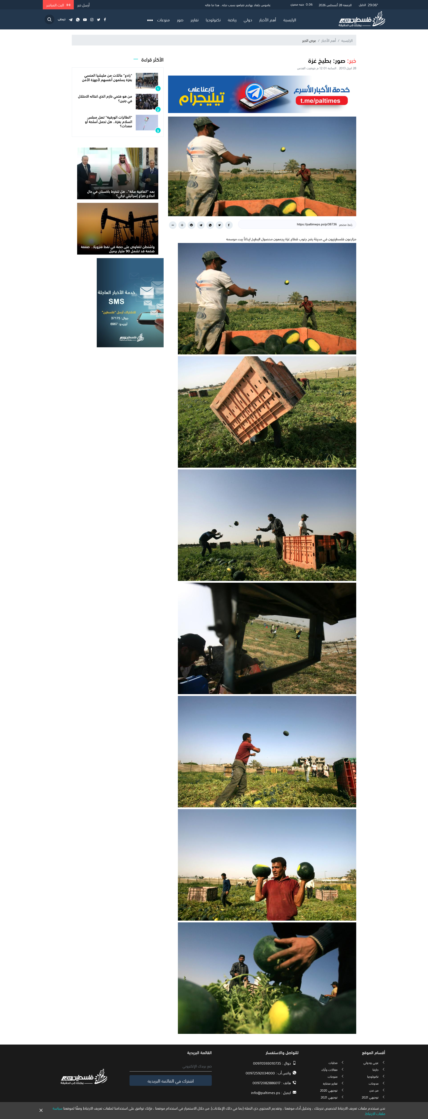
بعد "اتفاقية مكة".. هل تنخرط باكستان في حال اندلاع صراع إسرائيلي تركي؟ (121, 193)
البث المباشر (55, 4)
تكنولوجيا (213, 19)
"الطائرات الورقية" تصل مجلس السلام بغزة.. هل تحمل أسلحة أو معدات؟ (108, 121)
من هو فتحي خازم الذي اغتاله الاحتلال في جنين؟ (105, 98)
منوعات (163, 19)
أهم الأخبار (267, 19)
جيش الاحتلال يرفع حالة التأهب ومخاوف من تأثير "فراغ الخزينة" (232, 5)
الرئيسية (289, 19)
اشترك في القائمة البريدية (171, 1080)
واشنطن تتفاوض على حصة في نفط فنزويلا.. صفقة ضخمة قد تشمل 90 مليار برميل (118, 248)
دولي (248, 19)
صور (180, 19)
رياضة (232, 19)
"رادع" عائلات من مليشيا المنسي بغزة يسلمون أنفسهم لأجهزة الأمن (107, 77)
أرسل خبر (83, 4)
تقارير (195, 19)
